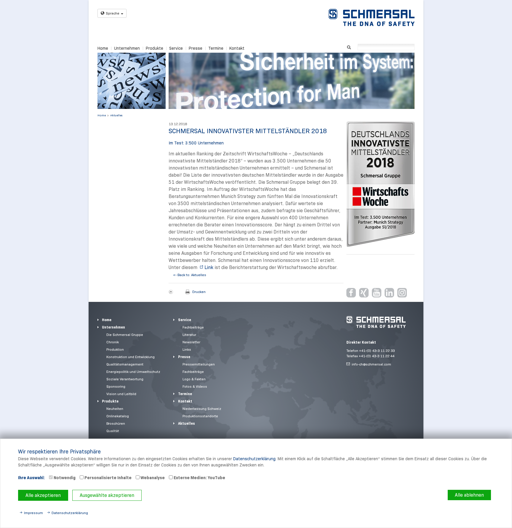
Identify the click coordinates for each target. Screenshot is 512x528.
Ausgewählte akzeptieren (107, 495)
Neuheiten (114, 408)
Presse (195, 48)
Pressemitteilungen (199, 364)
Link (208, 267)
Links (187, 349)
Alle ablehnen (469, 495)
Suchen (348, 46)
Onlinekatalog (117, 416)
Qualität (112, 431)
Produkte (154, 48)
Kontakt (236, 48)
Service (176, 48)
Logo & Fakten (194, 379)
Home (102, 48)
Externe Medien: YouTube (199, 477)
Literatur (189, 334)
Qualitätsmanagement (124, 364)
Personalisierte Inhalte (108, 477)
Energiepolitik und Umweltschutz (133, 371)
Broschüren (115, 423)
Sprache (112, 13)
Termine (215, 48)
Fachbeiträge (193, 327)
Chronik (112, 342)
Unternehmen (127, 48)
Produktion (115, 349)
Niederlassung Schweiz (202, 408)
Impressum (33, 513)
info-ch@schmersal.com (371, 364)
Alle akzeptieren (43, 495)
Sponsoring (115, 386)
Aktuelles (116, 115)
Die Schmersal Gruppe (124, 334)
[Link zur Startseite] (372, 17)
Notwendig (64, 477)
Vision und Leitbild (121, 394)
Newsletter (191, 342)
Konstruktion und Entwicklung (130, 357)
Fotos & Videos (195, 386)
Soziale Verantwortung (124, 379)
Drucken (199, 291)
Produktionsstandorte (200, 416)
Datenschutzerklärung (254, 458)
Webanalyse (152, 477)
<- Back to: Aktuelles (189, 275)
